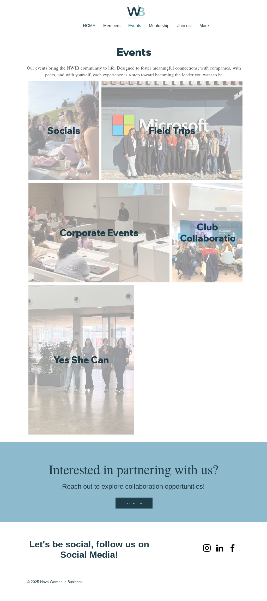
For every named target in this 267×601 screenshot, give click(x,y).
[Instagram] (207, 548)
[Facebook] (232, 548)
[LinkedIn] (220, 548)
